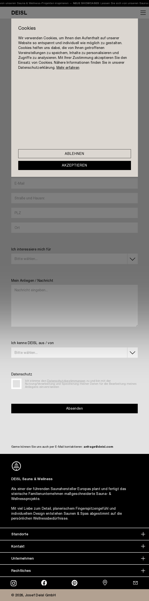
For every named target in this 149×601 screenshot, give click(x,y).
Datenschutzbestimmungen (66, 380)
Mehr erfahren (67, 67)
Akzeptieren (74, 165)
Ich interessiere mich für (31, 249)
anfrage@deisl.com (98, 446)
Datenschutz (21, 374)
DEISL (19, 12)
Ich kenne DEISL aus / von (32, 343)
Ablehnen (74, 154)
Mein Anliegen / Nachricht (32, 280)
